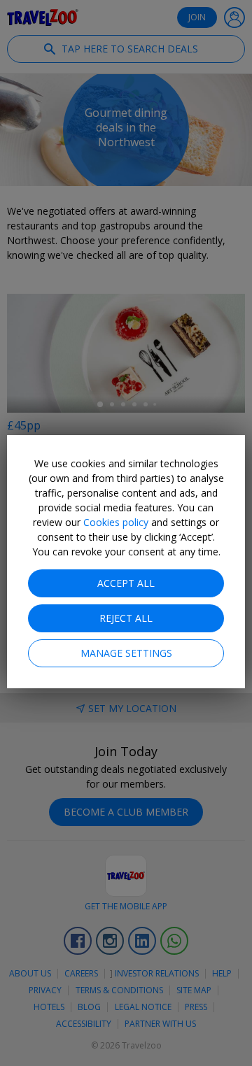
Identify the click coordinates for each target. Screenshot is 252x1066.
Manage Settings (126, 653)
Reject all (126, 618)
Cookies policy (115, 522)
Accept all (126, 583)
